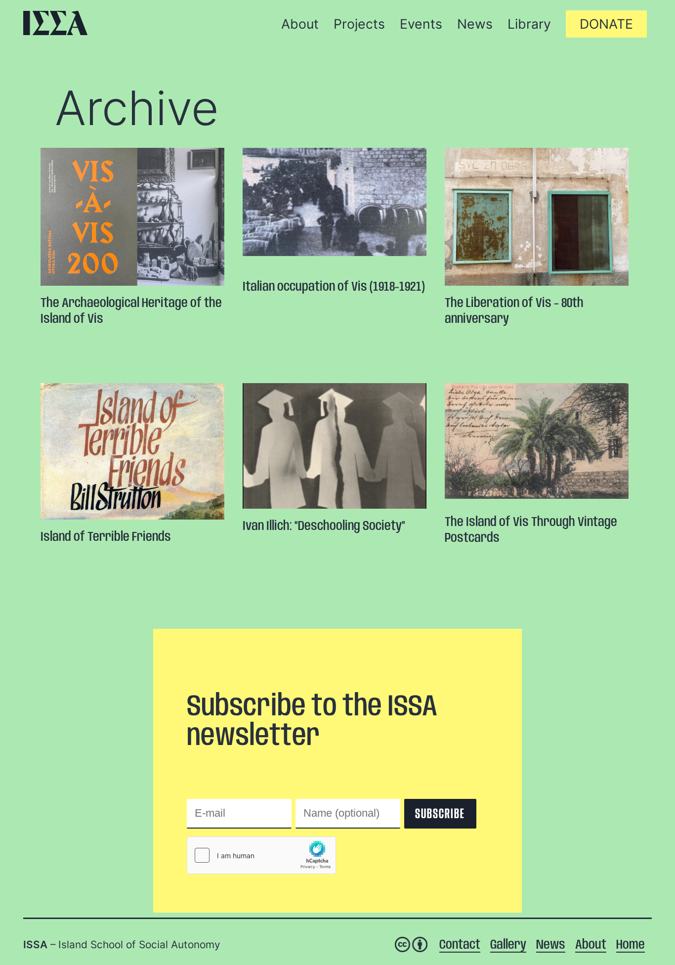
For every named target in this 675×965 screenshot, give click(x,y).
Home (630, 945)
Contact (459, 945)
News (550, 945)
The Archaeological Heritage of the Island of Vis (131, 311)
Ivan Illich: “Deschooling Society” (324, 526)
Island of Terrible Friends (106, 537)
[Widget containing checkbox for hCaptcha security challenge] (261, 855)
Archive (137, 107)
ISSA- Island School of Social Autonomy (55, 23)
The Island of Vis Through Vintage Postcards (531, 530)
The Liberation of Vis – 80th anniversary (514, 311)
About (590, 945)
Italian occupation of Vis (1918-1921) (334, 287)
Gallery (508, 945)
